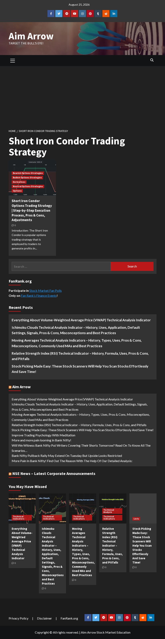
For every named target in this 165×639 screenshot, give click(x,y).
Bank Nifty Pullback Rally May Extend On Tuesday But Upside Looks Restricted (67, 455)
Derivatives (19, 182)
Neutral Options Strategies (28, 186)
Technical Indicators (18, 517)
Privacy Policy (18, 618)
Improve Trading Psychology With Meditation (43, 435)
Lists (136, 518)
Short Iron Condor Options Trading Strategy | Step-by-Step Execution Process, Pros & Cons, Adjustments (32, 210)
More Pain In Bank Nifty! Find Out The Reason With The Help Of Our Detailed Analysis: (72, 461)
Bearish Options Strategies (28, 173)
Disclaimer (44, 618)
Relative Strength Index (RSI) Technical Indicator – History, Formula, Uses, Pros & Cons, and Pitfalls (80, 356)
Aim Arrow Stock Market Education (105, 632)
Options (17, 190)
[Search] (152, 60)
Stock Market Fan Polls (45, 290)
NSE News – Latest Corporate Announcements (53, 473)
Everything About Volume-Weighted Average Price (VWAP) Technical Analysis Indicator (81, 320)
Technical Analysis (108, 510)
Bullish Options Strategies (27, 177)
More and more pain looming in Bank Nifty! (41, 440)
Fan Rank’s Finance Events (39, 295)
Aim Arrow (31, 36)
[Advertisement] (82, 96)
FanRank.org (69, 618)
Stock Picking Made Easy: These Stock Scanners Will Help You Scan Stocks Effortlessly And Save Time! (80, 369)
